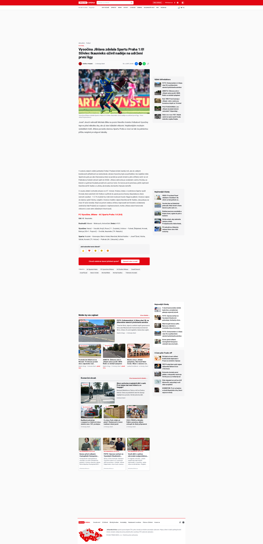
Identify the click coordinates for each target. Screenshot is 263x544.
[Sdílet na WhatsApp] (144, 63)
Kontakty (123, 522)
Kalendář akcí (149, 7)
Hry (157, 7)
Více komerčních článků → (138, 378)
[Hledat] (132, 2)
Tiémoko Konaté (131, 273)
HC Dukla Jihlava (122, 269)
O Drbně (105, 522)
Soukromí (96, 522)
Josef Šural (83, 273)
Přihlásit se (169, 2)
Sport (125, 7)
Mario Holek (94, 273)
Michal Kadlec (117, 273)
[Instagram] (177, 2)
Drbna (139, 7)
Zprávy (113, 7)
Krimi (120, 7)
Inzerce (163, 7)
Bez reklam (157, 2)
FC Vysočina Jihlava (107, 269)
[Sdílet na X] (140, 63)
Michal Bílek (106, 273)
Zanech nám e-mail (130, 261)
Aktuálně (105, 7)
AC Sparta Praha (92, 269)
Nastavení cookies (134, 522)
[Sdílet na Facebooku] (136, 63)
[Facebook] (175, 2)
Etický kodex (114, 522)
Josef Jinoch (135, 269)
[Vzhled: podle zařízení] (182, 2)
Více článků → (145, 315)
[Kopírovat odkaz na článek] (148, 63)
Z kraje (132, 7)
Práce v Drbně (148, 522)
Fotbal (88, 43)
